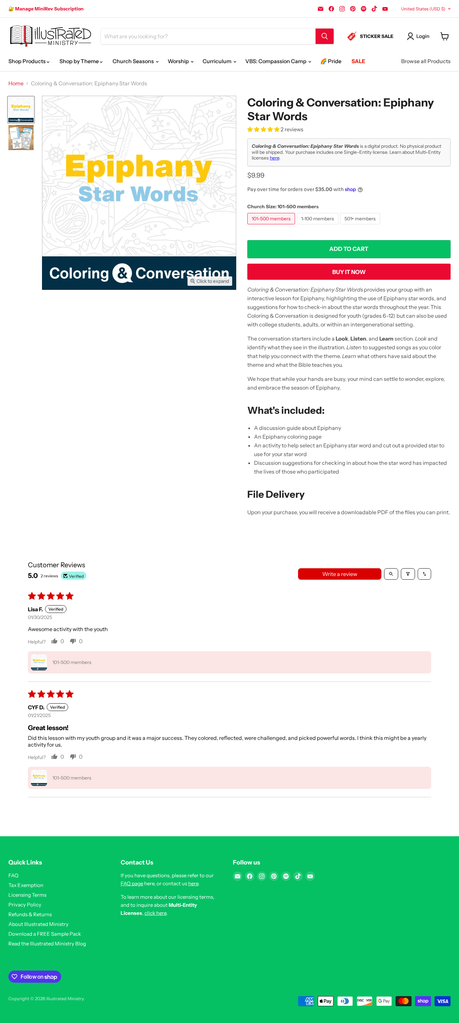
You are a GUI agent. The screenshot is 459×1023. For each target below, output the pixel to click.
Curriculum (218, 61)
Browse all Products (426, 61)
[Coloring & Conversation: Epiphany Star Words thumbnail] (21, 109)
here (274, 158)
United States (423, 8)
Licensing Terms (27, 895)
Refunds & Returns (30, 914)
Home (16, 83)
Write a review (339, 574)
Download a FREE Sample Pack (44, 934)
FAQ (13, 875)
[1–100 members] (318, 225)
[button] (264, 129)
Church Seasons (134, 61)
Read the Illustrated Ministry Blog (47, 943)
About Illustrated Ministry (38, 924)
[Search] (325, 36)
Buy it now (349, 272)
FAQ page (132, 883)
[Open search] (391, 574)
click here (155, 913)
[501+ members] (361, 225)
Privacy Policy (24, 904)
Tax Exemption (25, 885)
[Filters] (408, 574)
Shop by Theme (79, 61)
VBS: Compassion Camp (276, 61)
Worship (179, 61)
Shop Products (27, 61)
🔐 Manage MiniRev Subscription (46, 8)
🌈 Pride (330, 61)
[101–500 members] (272, 225)
